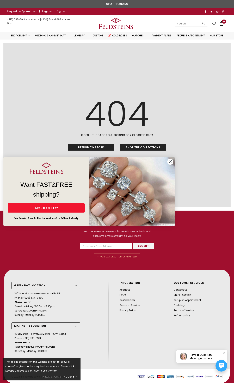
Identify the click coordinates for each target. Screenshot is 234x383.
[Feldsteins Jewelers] (115, 23)
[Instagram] (218, 12)
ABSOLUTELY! (46, 208)
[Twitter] (213, 12)
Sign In (61, 11)
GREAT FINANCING (117, 4)
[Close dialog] (170, 162)
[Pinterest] (224, 12)
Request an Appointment (22, 11)
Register (47, 11)
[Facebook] (207, 12)
